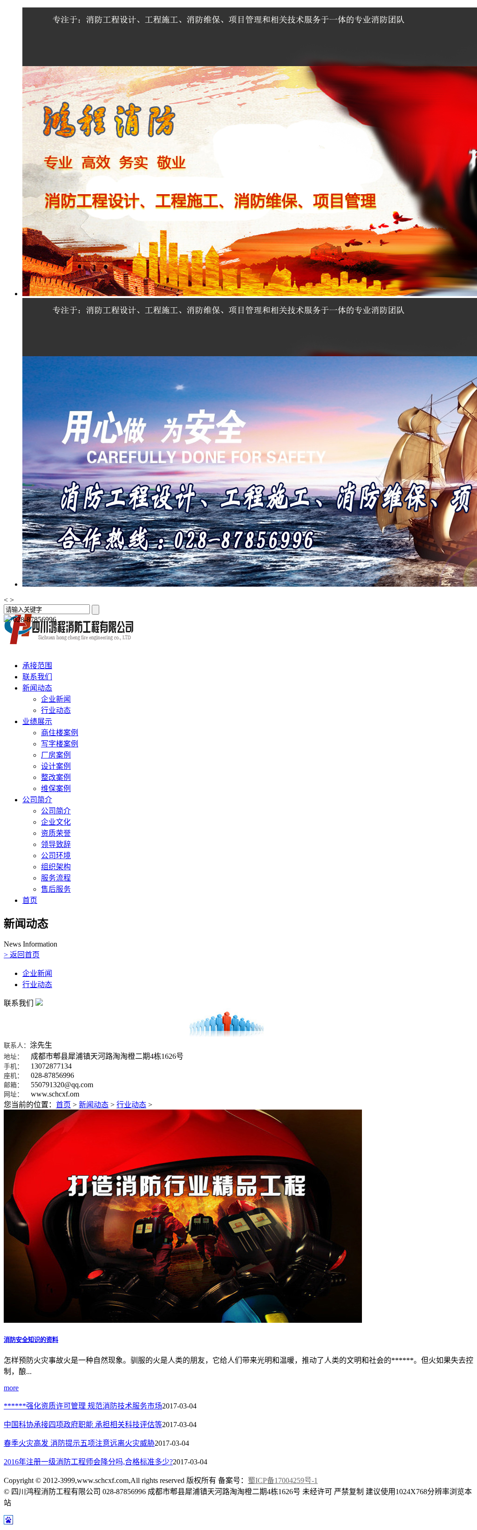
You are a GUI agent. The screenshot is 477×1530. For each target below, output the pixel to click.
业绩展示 (37, 721)
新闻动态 (37, 688)
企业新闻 (56, 699)
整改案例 (56, 777)
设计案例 (56, 766)
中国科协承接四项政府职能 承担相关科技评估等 (83, 1424)
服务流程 (56, 878)
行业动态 (56, 710)
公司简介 (37, 800)
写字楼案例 (59, 744)
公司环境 (56, 856)
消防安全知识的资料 (31, 1339)
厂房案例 (56, 755)
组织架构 (56, 867)
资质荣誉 (56, 833)
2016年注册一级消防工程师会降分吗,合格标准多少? (88, 1462)
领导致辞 (56, 844)
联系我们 (37, 677)
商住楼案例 (59, 733)
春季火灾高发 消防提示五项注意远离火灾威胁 (79, 1443)
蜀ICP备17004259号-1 (283, 1480)
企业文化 (56, 822)
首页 (29, 900)
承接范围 (37, 666)
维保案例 (56, 788)
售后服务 (56, 889)
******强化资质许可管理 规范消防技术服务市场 (83, 1406)
